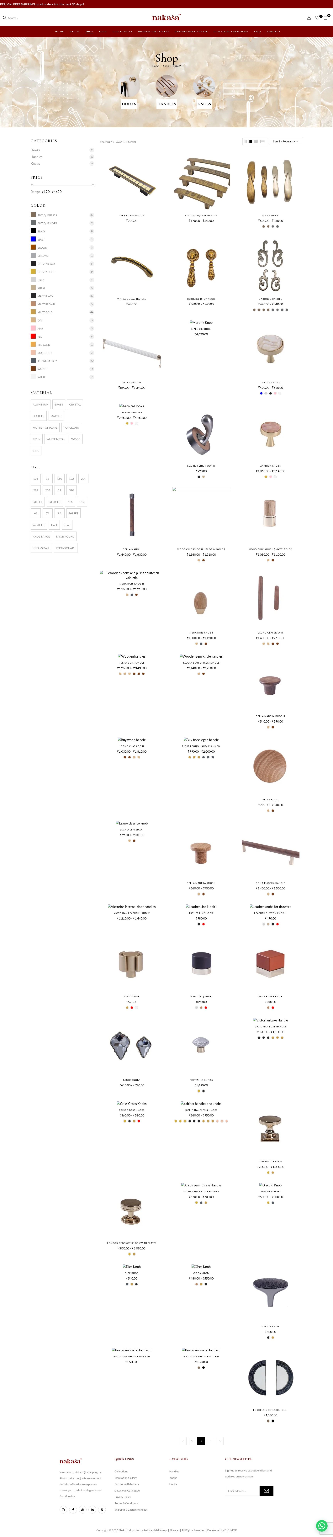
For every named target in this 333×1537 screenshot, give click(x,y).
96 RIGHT (39, 525)
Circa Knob (201, 1273)
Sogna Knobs (270, 382)
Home (155, 65)
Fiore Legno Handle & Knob (201, 746)
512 (82, 501)
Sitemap (174, 1530)
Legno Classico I (132, 829)
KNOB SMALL (41, 548)
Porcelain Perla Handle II (201, 1356)
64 (35, 513)
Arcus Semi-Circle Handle (201, 1191)
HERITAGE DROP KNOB (201, 299)
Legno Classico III (270, 632)
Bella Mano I (132, 549)
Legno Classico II (132, 746)
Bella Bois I (270, 799)
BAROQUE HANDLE (270, 299)
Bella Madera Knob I (201, 883)
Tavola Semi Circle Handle (201, 662)
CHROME (43, 255)
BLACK (41, 231)
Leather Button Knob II (270, 913)
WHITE (42, 377)
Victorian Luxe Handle (270, 1026)
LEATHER (39, 416)
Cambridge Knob (270, 1161)
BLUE (40, 239)
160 (59, 478)
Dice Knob (132, 1273)
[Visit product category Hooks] (129, 86)
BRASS (59, 404)
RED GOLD (44, 344)
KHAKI (41, 288)
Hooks (129, 104)
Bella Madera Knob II (270, 716)
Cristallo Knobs (201, 1080)
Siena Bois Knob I (201, 632)
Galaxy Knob (271, 1326)
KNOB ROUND (65, 536)
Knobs (204, 104)
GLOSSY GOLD (46, 271)
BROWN (42, 247)
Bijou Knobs (131, 1080)
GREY (41, 280)
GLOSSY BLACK (46, 263)
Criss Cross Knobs (132, 1110)
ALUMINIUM (40, 404)
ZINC (36, 450)
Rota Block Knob (271, 996)
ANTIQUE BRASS (47, 215)
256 (47, 490)
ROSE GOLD (45, 352)
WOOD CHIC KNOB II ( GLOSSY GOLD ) (201, 549)
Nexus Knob (132, 996)
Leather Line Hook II (201, 465)
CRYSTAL (75, 404)
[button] (327, 17)
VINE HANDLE (270, 215)
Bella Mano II (132, 382)
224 (83, 478)
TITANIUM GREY (47, 361)
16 (47, 478)
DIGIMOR (231, 1530)
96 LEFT (73, 513)
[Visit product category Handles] (167, 86)
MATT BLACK (45, 296)
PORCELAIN (71, 427)
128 (35, 478)
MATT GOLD (45, 312)
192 (71, 478)
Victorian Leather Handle (132, 913)
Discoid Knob (270, 1191)
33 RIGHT (55, 501)
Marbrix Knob (201, 329)
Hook (54, 525)
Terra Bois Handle (132, 662)
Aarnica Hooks (131, 412)
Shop (166, 65)
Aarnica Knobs (270, 465)
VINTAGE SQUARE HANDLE (201, 215)
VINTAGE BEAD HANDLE (131, 299)
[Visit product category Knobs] (204, 86)
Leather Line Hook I (201, 913)
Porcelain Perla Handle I (270, 1410)
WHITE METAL (56, 439)
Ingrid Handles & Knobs (201, 1110)
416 (70, 501)
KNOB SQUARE (65, 548)
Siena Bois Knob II (131, 583)
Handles (166, 104)
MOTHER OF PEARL (45, 427)
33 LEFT (38, 501)
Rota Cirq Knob (201, 996)
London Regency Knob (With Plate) (131, 1243)
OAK (40, 320)
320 (71, 490)
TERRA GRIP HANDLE (132, 215)
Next (220, 1441)
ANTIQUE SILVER (47, 223)
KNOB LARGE (41, 536)
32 (59, 490)
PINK (40, 328)
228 (35, 490)
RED (40, 336)
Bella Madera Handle (270, 883)
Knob (67, 525)
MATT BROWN (46, 304)
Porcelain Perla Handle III (132, 1356)
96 (59, 513)
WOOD (76, 439)
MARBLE (56, 416)
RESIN (36, 439)
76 (47, 513)
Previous (183, 1441)
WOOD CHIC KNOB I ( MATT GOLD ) (271, 549)
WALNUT (43, 369)
